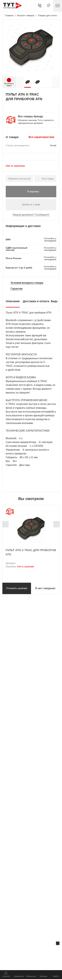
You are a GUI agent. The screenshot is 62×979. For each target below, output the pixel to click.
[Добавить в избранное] (14, 106)
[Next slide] (56, 524)
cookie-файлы (40, 950)
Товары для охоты (47, 15)
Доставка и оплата (36, 301)
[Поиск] (48, 5)
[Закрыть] (58, 943)
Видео (55, 301)
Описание (13, 301)
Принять (41, 964)
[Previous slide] (5, 524)
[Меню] (57, 5)
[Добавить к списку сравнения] (7, 106)
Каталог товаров (25, 15)
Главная (9, 15)
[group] (28, 82)
